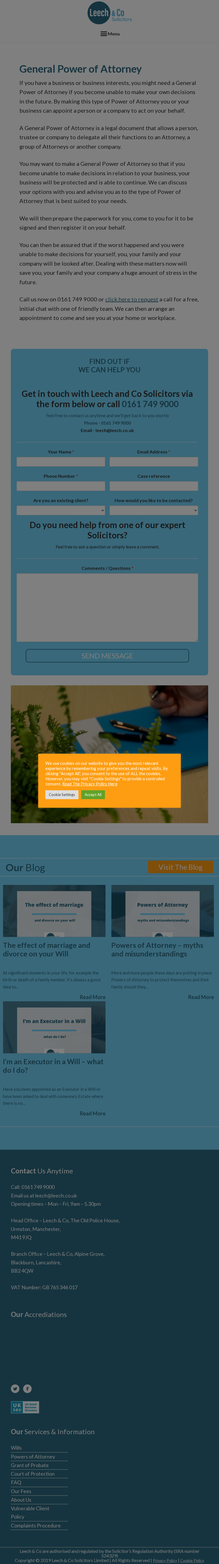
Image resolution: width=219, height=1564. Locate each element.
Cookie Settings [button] (62, 794)
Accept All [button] (93, 794)
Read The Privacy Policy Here (89, 783)
